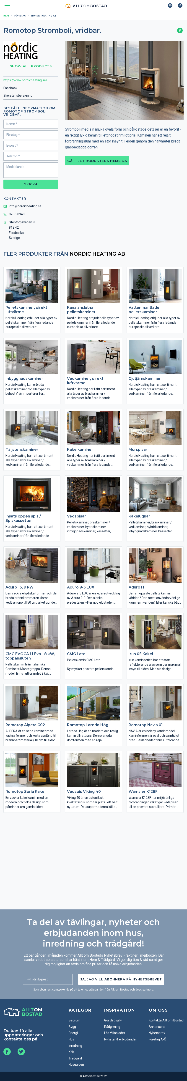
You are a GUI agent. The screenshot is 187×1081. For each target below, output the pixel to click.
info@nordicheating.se (25, 206)
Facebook (10, 88)
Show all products (31, 66)
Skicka (31, 184)
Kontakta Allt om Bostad (166, 1020)
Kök (71, 1052)
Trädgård (75, 1058)
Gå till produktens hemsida (97, 161)
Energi (73, 1033)
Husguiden (76, 1064)
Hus (71, 1039)
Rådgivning (112, 1027)
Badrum (74, 1020)
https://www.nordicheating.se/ (25, 80)
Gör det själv (113, 1020)
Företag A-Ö (157, 1039)
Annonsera (157, 1027)
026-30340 (17, 214)
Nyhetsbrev (157, 1033)
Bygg (72, 1027)
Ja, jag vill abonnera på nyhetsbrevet (121, 979)
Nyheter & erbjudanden (120, 1039)
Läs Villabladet (114, 1033)
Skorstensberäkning (17, 95)
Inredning (75, 1046)
